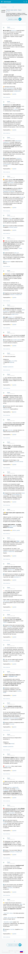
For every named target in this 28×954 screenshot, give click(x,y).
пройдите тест (11, 317)
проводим (10, 626)
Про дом (21, 197)
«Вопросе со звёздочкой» (9, 551)
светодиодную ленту (8, 718)
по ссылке (12, 724)
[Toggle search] (24, 2)
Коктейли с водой (8, 922)
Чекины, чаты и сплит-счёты (10, 917)
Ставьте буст (7, 766)
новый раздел (11, 182)
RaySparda (11, 362)
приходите (8, 261)
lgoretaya (12, 743)
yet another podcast (12, 227)
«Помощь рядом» (11, 812)
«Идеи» (21, 904)
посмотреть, (10, 430)
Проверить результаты (8, 366)
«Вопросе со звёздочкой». (16, 294)
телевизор (16, 718)
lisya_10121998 (13, 360)
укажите (5, 823)
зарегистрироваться (9, 88)
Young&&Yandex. (17, 91)
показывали (10, 887)
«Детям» (5, 622)
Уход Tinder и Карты (8, 913)
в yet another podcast (18, 461)
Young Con (13, 30)
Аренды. (13, 191)
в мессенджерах (16, 494)
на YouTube (11, 929)
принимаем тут (17, 577)
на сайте (15, 109)
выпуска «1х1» (11, 569)
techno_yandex (12, 526)
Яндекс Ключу (15, 314)
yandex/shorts (6, 409)
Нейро (10, 218)
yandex (14, 94)
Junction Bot (11, 951)
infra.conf (16, 252)
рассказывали (11, 661)
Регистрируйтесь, (7, 164)
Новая (6, 706)
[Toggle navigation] (26, 2)
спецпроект (19, 158)
